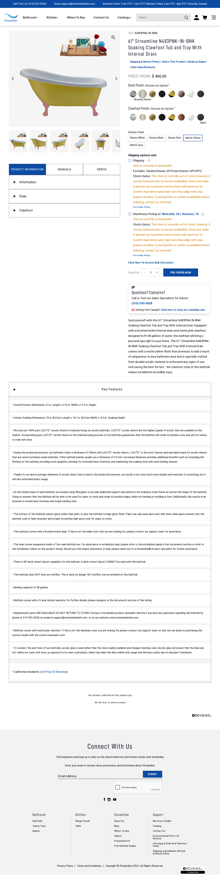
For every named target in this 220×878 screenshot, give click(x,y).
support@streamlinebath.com (78, 3)
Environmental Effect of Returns (166, 837)
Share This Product (174, 61)
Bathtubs (38, 821)
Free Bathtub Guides (125, 845)
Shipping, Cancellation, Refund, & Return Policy (169, 852)
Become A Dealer (162, 821)
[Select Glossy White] (191, 94)
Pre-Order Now (180, 272)
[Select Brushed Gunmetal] (200, 94)
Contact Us (101, 17)
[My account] (196, 17)
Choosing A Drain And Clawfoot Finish (170, 844)
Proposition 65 (122, 840)
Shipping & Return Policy (145, 61)
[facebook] (104, 799)
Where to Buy (121, 831)
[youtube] (114, 799)
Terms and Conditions (89, 865)
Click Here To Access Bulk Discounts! (150, 262)
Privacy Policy (65, 865)
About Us (119, 821)
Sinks (78, 826)
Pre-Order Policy (141, 207)
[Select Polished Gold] (171, 94)
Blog (116, 826)
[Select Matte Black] (162, 94)
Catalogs (124, 17)
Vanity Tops (39, 826)
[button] (116, 78)
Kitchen (52, 17)
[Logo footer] (193, 869)
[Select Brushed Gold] (152, 94)
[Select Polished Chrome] (133, 94)
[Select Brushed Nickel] (142, 94)
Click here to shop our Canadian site (183, 309)
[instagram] (109, 799)
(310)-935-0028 (142, 303)
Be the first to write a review (110, 702)
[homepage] (10, 17)
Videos (118, 835)
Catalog (157, 826)
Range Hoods (83, 821)
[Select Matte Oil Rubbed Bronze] (181, 94)
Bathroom (29, 17)
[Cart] (204, 17)
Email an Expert (197, 61)
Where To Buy (76, 17)
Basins (36, 831)
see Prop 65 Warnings (54, 671)
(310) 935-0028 (37, 3)
